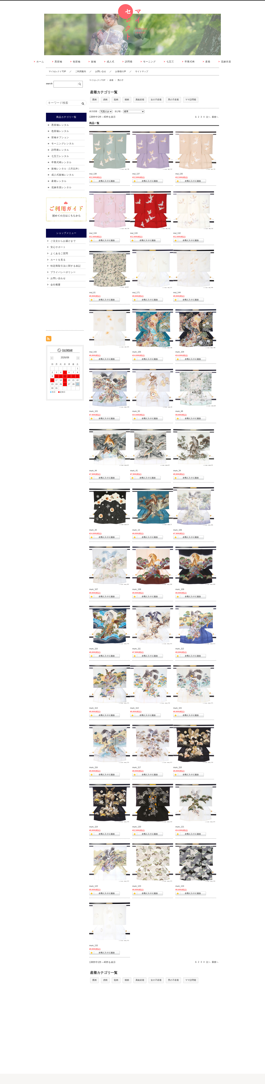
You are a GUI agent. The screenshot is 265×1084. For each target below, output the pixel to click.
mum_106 (177, 530)
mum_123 (136, 886)
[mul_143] (109, 328)
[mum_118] (193, 744)
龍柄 (116, 99)
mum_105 (136, 352)
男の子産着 (173, 99)
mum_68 (179, 411)
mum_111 (136, 649)
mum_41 (134, 470)
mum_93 (136, 411)
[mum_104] (195, 328)
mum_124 (179, 886)
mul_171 (136, 292)
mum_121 (179, 827)
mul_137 (136, 174)
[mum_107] (109, 565)
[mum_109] (195, 565)
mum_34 (177, 470)
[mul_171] (152, 269)
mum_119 (93, 827)
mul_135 (179, 174)
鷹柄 (94, 99)
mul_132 (177, 233)
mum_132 (93, 945)
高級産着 (140, 99)
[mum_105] (152, 328)
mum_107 (93, 589)
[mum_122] (109, 862)
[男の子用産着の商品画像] (109, 387)
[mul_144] (193, 269)
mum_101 (93, 411)
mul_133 (134, 233)
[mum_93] (152, 387)
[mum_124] (195, 862)
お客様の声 (120, 71)
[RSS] (48, 339)
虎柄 (105, 99)
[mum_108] (152, 565)
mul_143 (93, 352)
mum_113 (93, 708)
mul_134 (93, 233)
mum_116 (93, 767)
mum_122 (93, 886)
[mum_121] (195, 803)
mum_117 (136, 767)
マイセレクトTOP (57, 71)
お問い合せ (100, 71)
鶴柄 (127, 99)
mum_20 (93, 530)
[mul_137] (152, 150)
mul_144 (177, 292)
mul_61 (92, 292)
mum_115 (177, 708)
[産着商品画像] (109, 209)
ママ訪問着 (190, 99)
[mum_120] (152, 803)
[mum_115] (193, 684)
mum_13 (136, 530)
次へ (208, 117)
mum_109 (179, 589)
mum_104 (179, 352)
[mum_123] (152, 862)
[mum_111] (152, 625)
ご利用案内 (80, 71)
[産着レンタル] (109, 922)
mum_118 (177, 767)
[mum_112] (195, 625)
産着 (111, 80)
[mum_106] (193, 506)
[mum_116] (109, 744)
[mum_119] (109, 803)
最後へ (215, 117)
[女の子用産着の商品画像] (109, 269)
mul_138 (93, 174)
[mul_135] (195, 150)
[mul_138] (109, 150)
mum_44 (93, 470)
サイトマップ (141, 71)
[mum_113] (109, 684)
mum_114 (134, 708)
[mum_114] (150, 684)
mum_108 (136, 589)
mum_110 (93, 649)
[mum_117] (152, 744)
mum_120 (136, 827)
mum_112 (179, 649)
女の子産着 (156, 99)
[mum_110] (109, 625)
